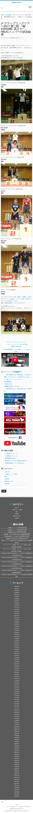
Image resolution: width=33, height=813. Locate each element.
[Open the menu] (30, 7)
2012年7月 (16, 685)
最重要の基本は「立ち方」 (12, 386)
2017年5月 (16, 613)
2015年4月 (16, 645)
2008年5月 (16, 764)
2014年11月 (16, 653)
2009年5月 (16, 741)
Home (2, 15)
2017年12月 (16, 605)
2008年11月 (16, 754)
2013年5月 (16, 672)
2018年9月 (16, 596)
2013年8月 (16, 668)
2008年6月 (16, 762)
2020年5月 (16, 590)
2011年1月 (16, 708)
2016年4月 (16, 628)
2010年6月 (16, 718)
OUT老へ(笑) (8, 384)
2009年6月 (16, 739)
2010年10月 (16, 712)
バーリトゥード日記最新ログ (12, 372)
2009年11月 (16, 729)
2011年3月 (16, 703)
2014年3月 (16, 661)
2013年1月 (16, 676)
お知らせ (7, 472)
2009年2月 (16, 748)
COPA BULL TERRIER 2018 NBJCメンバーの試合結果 (13, 574)
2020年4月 (16, 592)
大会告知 (7, 479)
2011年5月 (16, 701)
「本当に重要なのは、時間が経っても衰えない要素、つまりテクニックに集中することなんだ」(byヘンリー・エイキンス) (18, 377)
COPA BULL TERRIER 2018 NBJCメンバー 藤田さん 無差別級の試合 (17, 570)
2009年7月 (16, 737)
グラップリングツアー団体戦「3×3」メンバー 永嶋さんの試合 (17, 545)
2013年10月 (16, 664)
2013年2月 (16, 674)
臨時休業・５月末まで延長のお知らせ (16, 460)
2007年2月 (16, 796)
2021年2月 (16, 586)
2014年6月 (16, 657)
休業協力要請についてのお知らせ (14, 463)
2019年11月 (16, 594)
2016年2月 (16, 632)
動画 (6, 476)
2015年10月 (16, 636)
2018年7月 (16, 601)
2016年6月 (16, 624)
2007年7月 (16, 785)
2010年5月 (16, 720)
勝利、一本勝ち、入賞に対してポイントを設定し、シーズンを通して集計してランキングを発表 (16, 299)
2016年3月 (16, 630)
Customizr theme (24, 810)
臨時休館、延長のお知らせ (12, 538)
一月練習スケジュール (11, 456)
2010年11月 (16, 710)
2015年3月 (16, 647)
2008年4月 (16, 766)
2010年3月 (16, 722)
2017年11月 (16, 607)
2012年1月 (16, 693)
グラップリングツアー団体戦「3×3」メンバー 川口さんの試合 (17, 549)
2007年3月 (16, 794)
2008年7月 (16, 760)
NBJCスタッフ (19, 38)
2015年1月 (16, 651)
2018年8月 (16, 599)
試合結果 (8, 15)
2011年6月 (16, 699)
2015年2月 (16, 649)
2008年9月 (16, 756)
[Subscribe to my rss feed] (2, 8)
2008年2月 (16, 771)
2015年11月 (16, 634)
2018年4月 (16, 603)
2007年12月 (16, 775)
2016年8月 (16, 622)
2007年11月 (16, 777)
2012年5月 (16, 687)
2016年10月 (16, 617)
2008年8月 (16, 758)
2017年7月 (16, 611)
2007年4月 (16, 792)
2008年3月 (16, 769)
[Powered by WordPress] (11, 810)
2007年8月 (16, 783)
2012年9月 (16, 680)
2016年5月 (16, 626)
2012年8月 (16, 682)
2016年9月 (16, 619)
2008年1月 (16, 773)
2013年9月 (16, 666)
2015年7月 (16, 640)
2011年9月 (16, 695)
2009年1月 (16, 750)
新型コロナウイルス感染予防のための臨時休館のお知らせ (15, 540)
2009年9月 (16, 733)
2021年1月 (16, 588)
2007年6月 (16, 787)
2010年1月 (16, 724)
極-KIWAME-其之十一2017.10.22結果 (11, 58)
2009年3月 (16, 745)
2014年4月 (16, 659)
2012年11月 (16, 678)
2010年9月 (16, 714)
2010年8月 (16, 716)
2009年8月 (16, 735)
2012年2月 (16, 691)
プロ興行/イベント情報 (11, 474)
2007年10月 (16, 779)
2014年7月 (16, 655)
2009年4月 (16, 743)
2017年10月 (16, 609)
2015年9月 (16, 638)
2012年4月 (16, 689)
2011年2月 (16, 706)
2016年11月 (16, 615)
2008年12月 (16, 752)
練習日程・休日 (9, 481)
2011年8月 (16, 697)
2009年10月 (16, 731)
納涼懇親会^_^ (9, 381)
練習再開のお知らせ (10, 458)
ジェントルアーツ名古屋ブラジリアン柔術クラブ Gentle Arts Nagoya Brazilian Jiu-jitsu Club (16, 807)
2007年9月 (16, 781)
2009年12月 (16, 727)
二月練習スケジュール (11, 453)
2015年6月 (16, 643)
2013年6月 (16, 670)
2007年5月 (16, 790)
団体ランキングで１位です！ (17, 303)
